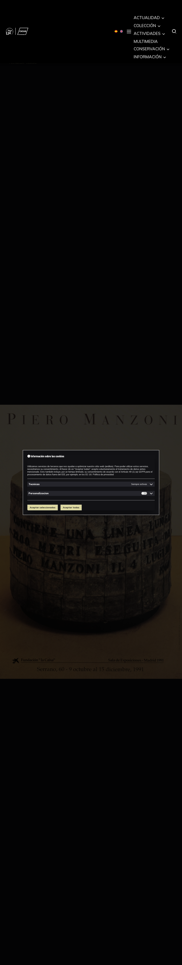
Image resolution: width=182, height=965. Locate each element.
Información (148, 57)
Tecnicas (34, 484)
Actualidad (147, 18)
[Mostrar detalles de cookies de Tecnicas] (151, 484)
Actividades (148, 34)
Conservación (150, 49)
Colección (145, 26)
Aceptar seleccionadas (42, 507)
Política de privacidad (103, 474)
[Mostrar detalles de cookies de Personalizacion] (151, 493)
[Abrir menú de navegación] (129, 31)
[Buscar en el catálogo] (174, 31)
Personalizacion (39, 493)
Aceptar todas (71, 507)
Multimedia (146, 42)
